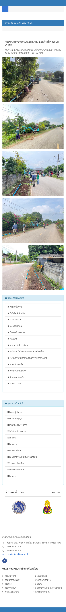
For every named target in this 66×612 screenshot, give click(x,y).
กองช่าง (13, 444)
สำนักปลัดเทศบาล (18, 431)
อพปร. (13, 476)
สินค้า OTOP (15, 383)
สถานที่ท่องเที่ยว (17, 364)
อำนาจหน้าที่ (15, 319)
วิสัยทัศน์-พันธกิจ (17, 313)
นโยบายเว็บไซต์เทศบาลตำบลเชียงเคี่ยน (27, 351)
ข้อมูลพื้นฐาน (16, 306)
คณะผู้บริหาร (16, 412)
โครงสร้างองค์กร (17, 332)
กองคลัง (13, 437)
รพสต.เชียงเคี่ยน (17, 463)
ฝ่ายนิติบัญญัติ (16, 418)
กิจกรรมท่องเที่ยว (17, 377)
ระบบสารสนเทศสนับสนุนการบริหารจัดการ (28, 358)
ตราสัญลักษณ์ (16, 326)
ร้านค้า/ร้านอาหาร (18, 370)
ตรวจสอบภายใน (17, 469)
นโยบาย (13, 338)
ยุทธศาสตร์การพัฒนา (19, 345)
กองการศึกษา (16, 450)
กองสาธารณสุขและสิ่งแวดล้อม (23, 456)
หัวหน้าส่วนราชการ (18, 425)
